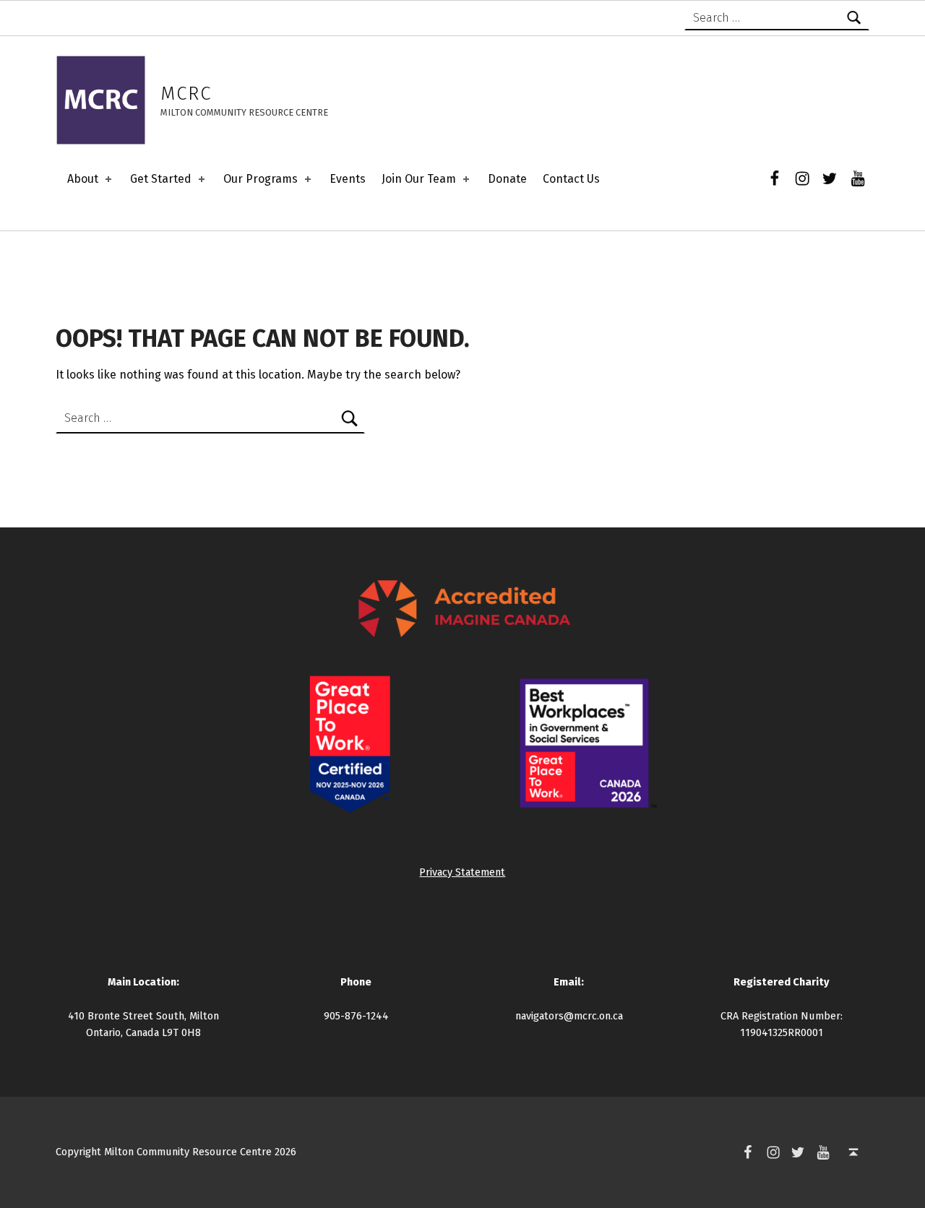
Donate (507, 179)
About (82, 179)
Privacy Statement (462, 872)
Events (348, 179)
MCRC (186, 93)
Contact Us (571, 179)
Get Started (161, 179)
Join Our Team (419, 179)
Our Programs (260, 179)
